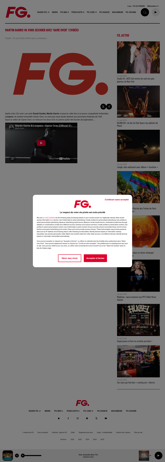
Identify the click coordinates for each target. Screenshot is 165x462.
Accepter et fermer (95, 258)
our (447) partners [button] (49, 217)
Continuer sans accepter (117, 199)
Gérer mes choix (70, 258)
